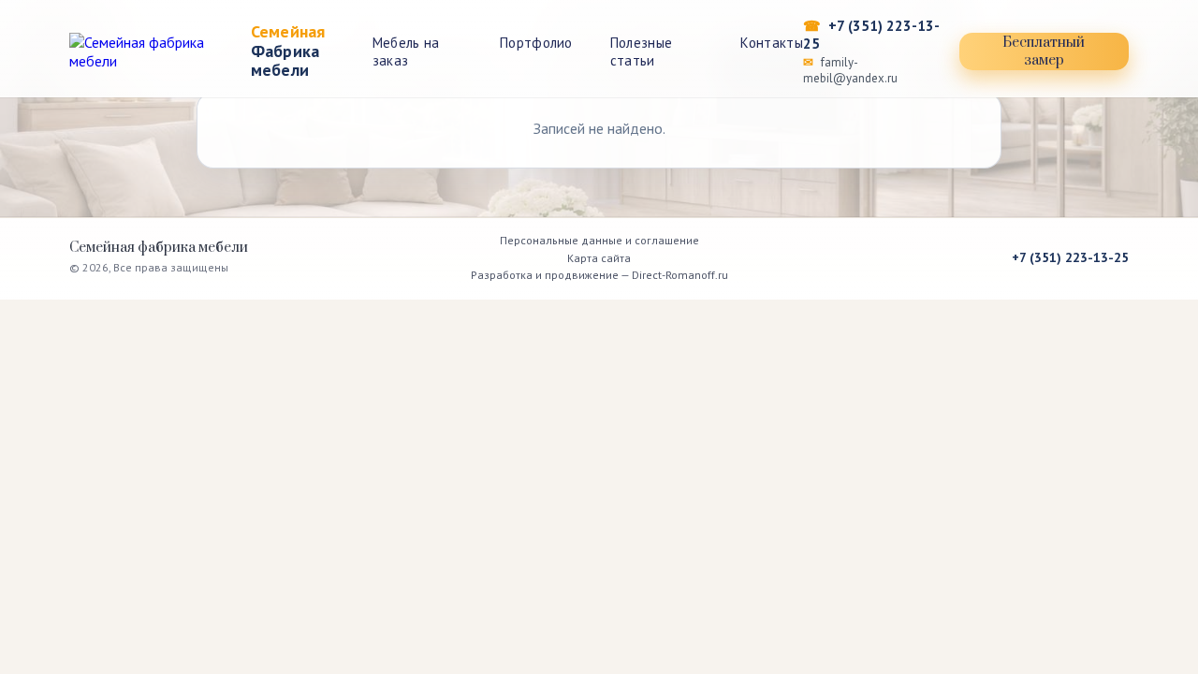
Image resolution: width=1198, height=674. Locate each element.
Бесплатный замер (1043, 51)
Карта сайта (599, 258)
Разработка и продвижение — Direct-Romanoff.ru (599, 275)
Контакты (771, 42)
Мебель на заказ (406, 51)
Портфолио (536, 42)
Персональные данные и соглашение (599, 240)
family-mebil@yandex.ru (850, 70)
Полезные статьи (641, 51)
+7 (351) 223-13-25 (871, 34)
